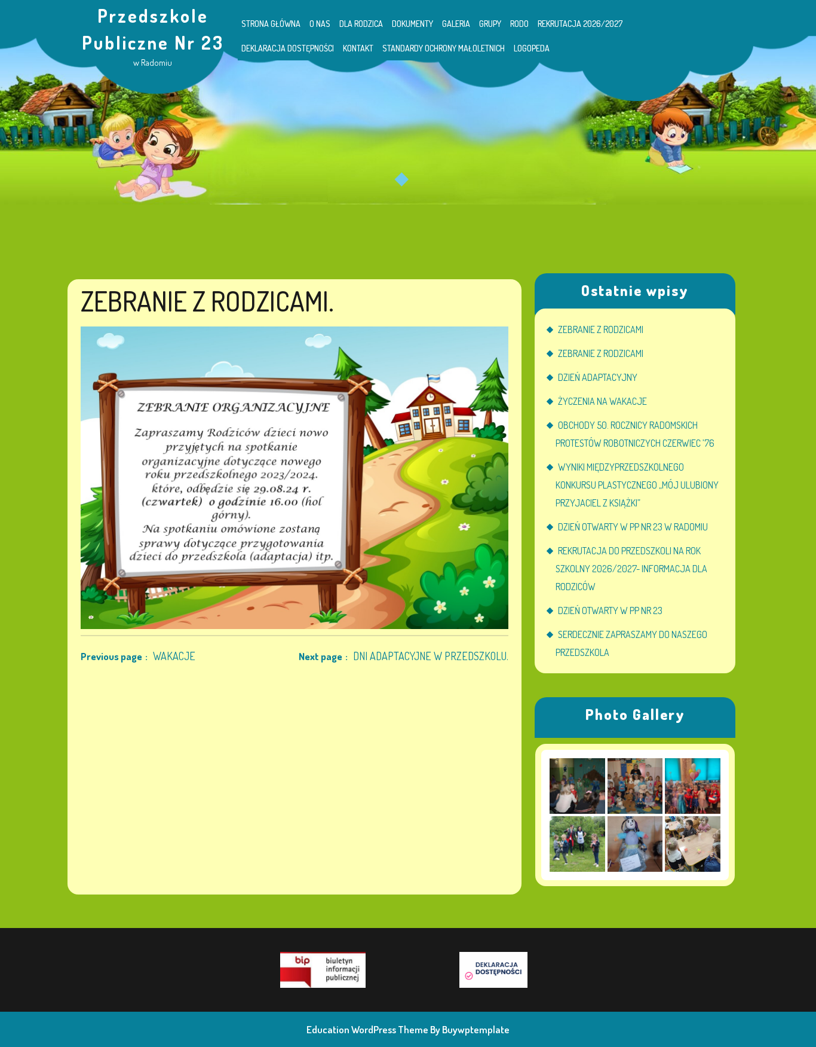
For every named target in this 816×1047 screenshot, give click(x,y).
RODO (519, 24)
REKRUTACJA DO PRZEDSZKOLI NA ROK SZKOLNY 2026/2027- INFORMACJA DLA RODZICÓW (631, 569)
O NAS (319, 24)
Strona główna (270, 24)
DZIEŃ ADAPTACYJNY (597, 377)
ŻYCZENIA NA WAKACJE (602, 401)
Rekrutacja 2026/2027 (580, 24)
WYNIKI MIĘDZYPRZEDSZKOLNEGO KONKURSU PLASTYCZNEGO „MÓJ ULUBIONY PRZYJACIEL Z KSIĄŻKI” (637, 485)
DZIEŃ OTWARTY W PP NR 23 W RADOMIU (633, 527)
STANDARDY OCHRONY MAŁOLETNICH (443, 48)
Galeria (456, 24)
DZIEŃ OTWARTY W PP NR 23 (610, 610)
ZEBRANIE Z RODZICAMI (600, 329)
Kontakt (358, 48)
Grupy (490, 24)
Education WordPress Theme (367, 1029)
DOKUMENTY (412, 24)
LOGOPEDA (532, 48)
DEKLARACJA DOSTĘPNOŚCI (287, 48)
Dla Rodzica (361, 24)
